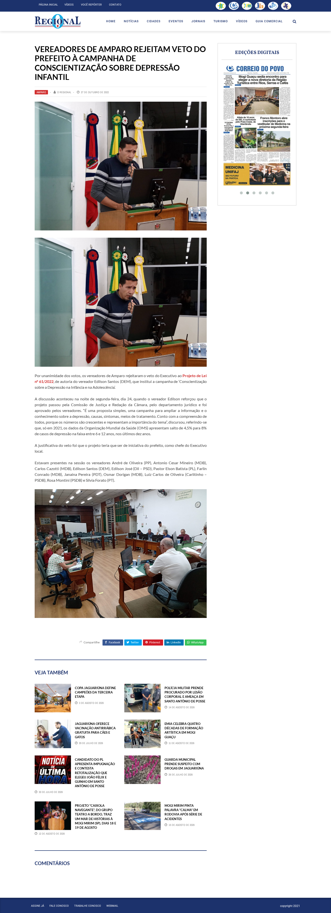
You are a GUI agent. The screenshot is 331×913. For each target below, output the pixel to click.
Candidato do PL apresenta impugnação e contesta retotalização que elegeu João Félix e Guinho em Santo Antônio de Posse (95, 773)
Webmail (112, 905)
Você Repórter (91, 4)
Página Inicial (48, 4)
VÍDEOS (241, 21)
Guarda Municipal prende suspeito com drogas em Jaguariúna (184, 764)
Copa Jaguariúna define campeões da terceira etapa (95, 692)
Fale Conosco (59, 905)
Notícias (131, 21)
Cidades (153, 21)
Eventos (176, 21)
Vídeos (69, 4)
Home (111, 21)
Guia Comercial (269, 21)
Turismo (220, 21)
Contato (115, 4)
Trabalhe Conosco (87, 905)
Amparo (41, 92)
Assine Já (37, 905)
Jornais (198, 21)
